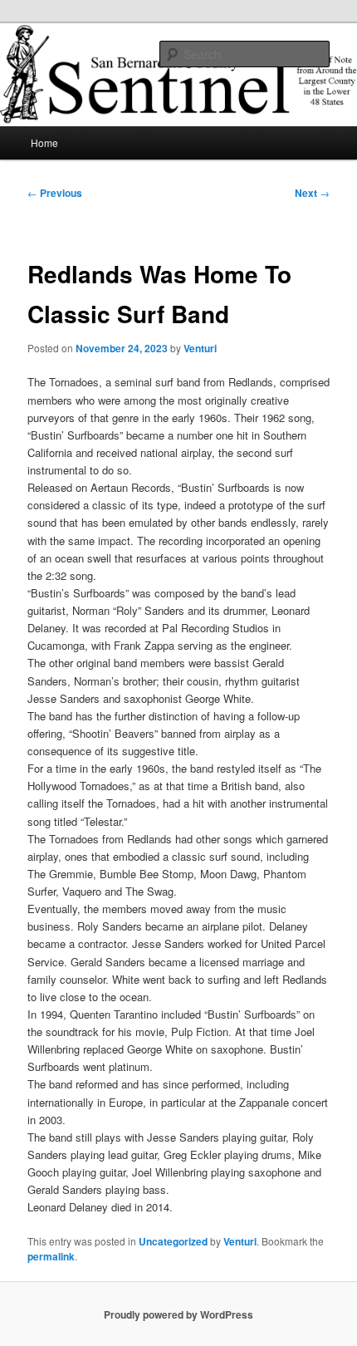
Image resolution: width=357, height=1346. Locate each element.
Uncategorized (173, 1241)
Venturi (200, 348)
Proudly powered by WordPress (178, 1314)
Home (44, 142)
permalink (51, 1256)
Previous (54, 192)
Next (312, 192)
